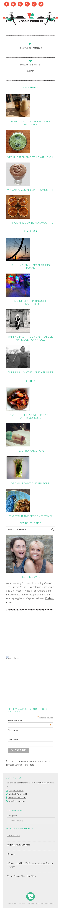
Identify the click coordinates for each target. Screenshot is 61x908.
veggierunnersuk (17, 801)
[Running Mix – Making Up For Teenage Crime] (18, 296)
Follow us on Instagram (30, 47)
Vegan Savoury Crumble (18, 844)
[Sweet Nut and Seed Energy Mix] (18, 511)
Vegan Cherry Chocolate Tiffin (21, 876)
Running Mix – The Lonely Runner (30, 372)
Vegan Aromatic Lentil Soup (30, 483)
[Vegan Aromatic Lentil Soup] (18, 478)
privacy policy (21, 760)
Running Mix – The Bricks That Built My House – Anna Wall (31, 338)
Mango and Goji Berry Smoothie (30, 222)
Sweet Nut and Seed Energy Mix (30, 516)
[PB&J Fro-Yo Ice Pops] (18, 445)
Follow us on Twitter (30, 64)
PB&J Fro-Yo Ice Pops (30, 450)
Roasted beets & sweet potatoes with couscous (30, 416)
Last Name (13, 739)
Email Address (29, 720)
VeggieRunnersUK (17, 797)
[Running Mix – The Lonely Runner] (18, 367)
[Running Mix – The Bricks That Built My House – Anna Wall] (18, 331)
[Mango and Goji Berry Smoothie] (18, 217)
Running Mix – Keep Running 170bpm (30, 266)
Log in (51, 903)
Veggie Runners (30, 16)
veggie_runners (16, 790)
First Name (13, 730)
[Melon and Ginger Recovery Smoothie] (18, 116)
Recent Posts (13, 835)
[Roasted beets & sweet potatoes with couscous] (18, 409)
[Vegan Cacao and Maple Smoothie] (18, 184)
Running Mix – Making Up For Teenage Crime (30, 302)
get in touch (43, 782)
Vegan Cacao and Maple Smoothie (30, 189)
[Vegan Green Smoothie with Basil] (18, 152)
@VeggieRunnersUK (18, 794)
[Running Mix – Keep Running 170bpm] (18, 260)
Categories (12, 815)
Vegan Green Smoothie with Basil (31, 157)
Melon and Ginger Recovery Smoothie (30, 123)
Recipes (11, 854)
